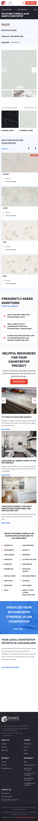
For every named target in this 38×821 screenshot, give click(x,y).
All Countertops (22, 9)
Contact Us (6, 790)
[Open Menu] (10, 3)
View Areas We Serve (11, 667)
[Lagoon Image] (19, 162)
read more (7, 429)
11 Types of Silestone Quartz (17, 417)
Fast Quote (31, 3)
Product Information (12, 37)
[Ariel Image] (19, 264)
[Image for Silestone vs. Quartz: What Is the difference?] (19, 444)
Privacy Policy (32, 807)
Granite (26, 747)
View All (6, 149)
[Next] (35, 148)
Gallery (5, 24)
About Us (5, 740)
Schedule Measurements (9, 800)
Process (4, 744)
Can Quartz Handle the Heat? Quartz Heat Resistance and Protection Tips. (17, 508)
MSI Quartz (27, 744)
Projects (4, 747)
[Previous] (29, 148)
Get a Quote (5, 793)
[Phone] (23, 3)
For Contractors (6, 796)
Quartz (3, 762)
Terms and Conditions (19, 809)
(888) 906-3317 (8, 735)
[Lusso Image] (19, 196)
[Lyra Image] (19, 230)
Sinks (25, 750)
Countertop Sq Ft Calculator (29, 774)
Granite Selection (6, 9)
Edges (26, 753)
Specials (5, 758)
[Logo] (10, 719)
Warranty (4, 750)
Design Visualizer (29, 765)
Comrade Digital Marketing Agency (25, 817)
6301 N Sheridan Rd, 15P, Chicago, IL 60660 (16, 729)
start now (19, 629)
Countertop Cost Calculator (29, 784)
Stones (27, 740)
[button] (34, 70)
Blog (25, 762)
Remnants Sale (6, 768)
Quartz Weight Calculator (29, 779)
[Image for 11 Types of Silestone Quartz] (19, 400)
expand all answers (10, 306)
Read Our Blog (19, 381)
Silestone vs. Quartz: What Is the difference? (19, 462)
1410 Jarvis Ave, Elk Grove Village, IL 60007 (16, 726)
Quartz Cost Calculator (28, 769)
